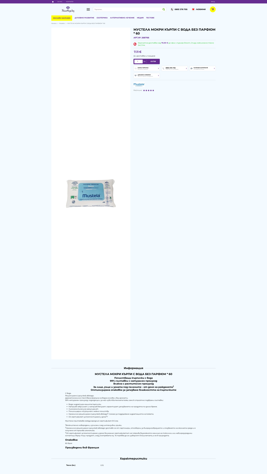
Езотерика (102, 18)
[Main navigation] (88, 9)
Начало (54, 23)
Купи (153, 61)
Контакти (69, 1)
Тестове (150, 18)
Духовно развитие (84, 18)
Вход (213, 1)
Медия (140, 18)
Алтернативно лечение (122, 18)
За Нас (59, 1)
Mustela (62, 23)
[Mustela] (139, 84)
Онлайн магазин (62, 18)
